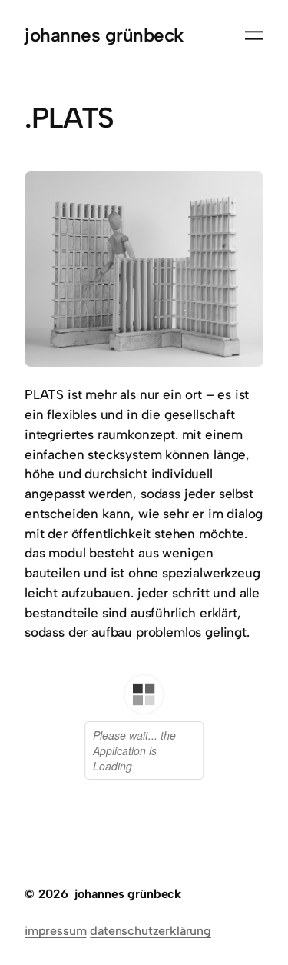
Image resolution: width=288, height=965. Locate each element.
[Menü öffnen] (254, 35)
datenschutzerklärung (150, 930)
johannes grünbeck (104, 35)
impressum (55, 930)
